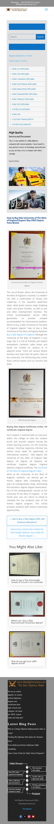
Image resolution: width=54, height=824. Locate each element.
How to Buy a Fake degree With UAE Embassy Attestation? (27, 520)
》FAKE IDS (15, 114)
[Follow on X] (24, 816)
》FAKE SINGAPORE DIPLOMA (23, 94)
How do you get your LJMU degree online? (24, 662)
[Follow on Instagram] (29, 816)
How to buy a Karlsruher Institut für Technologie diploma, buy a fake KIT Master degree (27, 532)
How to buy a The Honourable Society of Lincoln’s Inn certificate (27, 581)
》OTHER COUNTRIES (20, 109)
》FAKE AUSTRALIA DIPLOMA (23, 84)
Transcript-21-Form (18, 60)
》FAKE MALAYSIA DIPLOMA (23, 89)
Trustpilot (27, 809)
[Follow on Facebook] (20, 816)
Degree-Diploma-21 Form (20, 55)
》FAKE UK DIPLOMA (19, 74)
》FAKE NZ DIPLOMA (19, 104)
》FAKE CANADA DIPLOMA (22, 79)
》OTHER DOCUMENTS (20, 124)
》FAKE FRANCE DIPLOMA (22, 99)
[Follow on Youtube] (33, 816)
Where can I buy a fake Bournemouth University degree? (27, 622)
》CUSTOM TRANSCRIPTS (22, 119)
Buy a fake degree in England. (21, 334)
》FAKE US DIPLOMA (19, 69)
